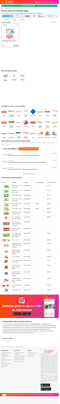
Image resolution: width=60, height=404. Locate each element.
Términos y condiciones (43, 394)
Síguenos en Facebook (19, 355)
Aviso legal (34, 394)
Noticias (3, 366)
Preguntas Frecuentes (6, 352)
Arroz (14, 8)
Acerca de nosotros (5, 363)
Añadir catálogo (4, 365)
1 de (5, 22)
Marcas (3, 358)
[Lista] (53, 2)
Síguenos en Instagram (19, 357)
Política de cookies (11, 396)
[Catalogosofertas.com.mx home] (10, 1)
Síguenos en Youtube (19, 359)
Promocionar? (4, 354)
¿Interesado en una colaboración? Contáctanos (32, 354)
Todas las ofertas (8, 8)
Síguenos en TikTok (19, 361)
